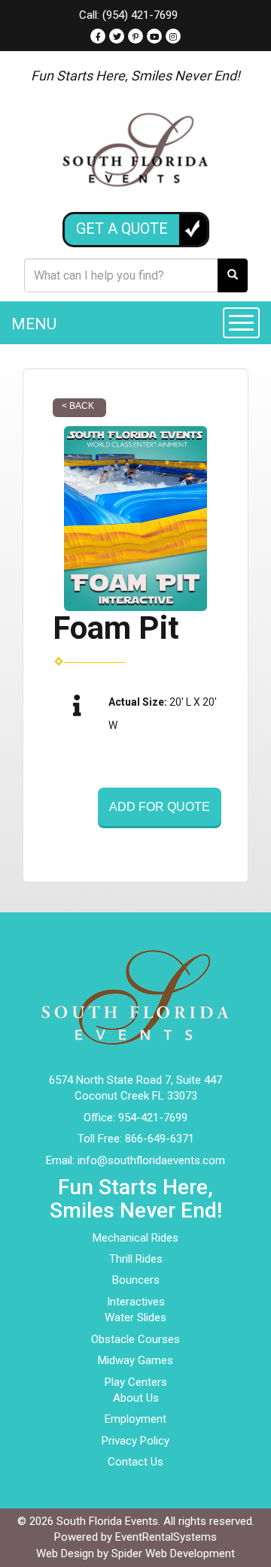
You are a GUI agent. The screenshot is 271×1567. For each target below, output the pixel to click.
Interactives (136, 1301)
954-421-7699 (152, 1117)
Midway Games (135, 1360)
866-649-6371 (159, 1138)
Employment (135, 1419)
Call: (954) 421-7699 (128, 15)
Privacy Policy (135, 1441)
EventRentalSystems (166, 1537)
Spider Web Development (173, 1553)
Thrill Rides (136, 1259)
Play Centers (136, 1382)
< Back (78, 406)
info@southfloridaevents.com (151, 1160)
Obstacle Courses (135, 1339)
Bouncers (136, 1280)
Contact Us (135, 1462)
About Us (136, 1398)
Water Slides (135, 1317)
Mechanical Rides (135, 1238)
